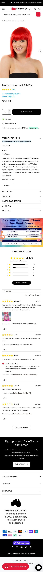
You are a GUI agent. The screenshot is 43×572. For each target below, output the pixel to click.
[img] (3, 89)
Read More (5, 185)
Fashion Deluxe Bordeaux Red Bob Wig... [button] (25, 375)
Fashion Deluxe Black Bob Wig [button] (22, 393)
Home (5, 20)
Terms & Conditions (25, 561)
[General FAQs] (35, 9)
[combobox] (33, 295)
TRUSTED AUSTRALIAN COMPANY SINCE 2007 (24, 3)
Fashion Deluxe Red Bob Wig (16, 20)
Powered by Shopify (30, 553)
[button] (3, 9)
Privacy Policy (15, 561)
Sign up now (20, 464)
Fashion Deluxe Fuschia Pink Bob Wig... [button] (24, 324)
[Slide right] (40, 51)
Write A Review (21, 283)
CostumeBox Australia (18, 553)
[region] (21, 264)
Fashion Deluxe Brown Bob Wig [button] (22, 344)
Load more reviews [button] (21, 427)
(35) (13, 89)
